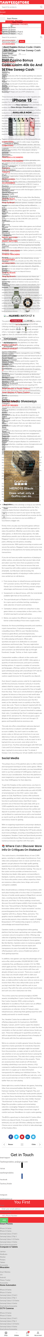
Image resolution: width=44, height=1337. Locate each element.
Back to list (22, 1144)
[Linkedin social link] (27, 1136)
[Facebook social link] (10, 1136)
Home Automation (8, 1285)
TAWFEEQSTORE (14, 2)
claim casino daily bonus (22, 134)
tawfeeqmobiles (7, 1173)
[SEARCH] (41, 7)
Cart (1, 14)
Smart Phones (12, 18)
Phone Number (5, 1212)
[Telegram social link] (33, 1136)
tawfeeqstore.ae (6, 1199)
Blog (22, 41)
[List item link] (22, 1228)
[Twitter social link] (16, 1136)
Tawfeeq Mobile (6, 1184)
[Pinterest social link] (22, 1136)
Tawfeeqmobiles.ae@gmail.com (14, 1162)
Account (3, 12)
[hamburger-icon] (2, 19)
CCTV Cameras (7, 1308)
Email (2, 1205)
